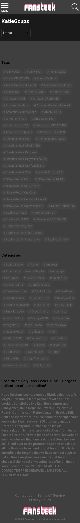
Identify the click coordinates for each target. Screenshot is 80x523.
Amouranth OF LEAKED (51, 125)
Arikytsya (58, 271)
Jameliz (61, 311)
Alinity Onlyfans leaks (57, 85)
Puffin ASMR (14, 338)
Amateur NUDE (15, 98)
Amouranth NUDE (17, 125)
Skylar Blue (59, 345)
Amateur (51, 264)
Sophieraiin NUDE (17, 219)
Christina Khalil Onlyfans (21, 152)
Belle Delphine (35, 278)
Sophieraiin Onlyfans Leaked (24, 232)
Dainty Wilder (65, 298)
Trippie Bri (12, 358)
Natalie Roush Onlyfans (21, 192)
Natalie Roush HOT (18, 179)
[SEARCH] (75, 7)
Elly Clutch (43, 304)
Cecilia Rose (42, 291)
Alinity (34, 264)
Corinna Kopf (40, 298)
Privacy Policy (40, 500)
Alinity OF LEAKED (17, 78)
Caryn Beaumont (16, 291)
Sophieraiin (13, 351)
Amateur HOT (61, 92)
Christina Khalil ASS (52, 132)
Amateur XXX (52, 112)
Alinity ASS (13, 71)
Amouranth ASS (16, 118)
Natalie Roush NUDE (51, 179)
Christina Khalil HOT (18, 138)
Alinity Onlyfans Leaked (21, 85)
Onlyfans (37, 331)
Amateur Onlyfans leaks (21, 112)
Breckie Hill (59, 278)
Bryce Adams (14, 284)
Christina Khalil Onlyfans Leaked (26, 159)
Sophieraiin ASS (16, 212)
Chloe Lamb (66, 291)
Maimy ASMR (39, 318)
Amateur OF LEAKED (46, 98)
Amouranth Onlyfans (19, 132)
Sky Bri (40, 345)
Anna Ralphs (36, 271)
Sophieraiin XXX (58, 239)
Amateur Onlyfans (17, 105)
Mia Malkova (58, 325)
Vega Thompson (37, 358)
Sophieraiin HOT (44, 212)
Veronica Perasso (17, 365)
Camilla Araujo (40, 284)
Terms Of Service (51, 495)
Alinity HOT (35, 71)
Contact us (23, 495)
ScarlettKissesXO (17, 345)
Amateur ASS (36, 92)
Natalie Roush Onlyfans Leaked (26, 199)
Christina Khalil (15, 298)
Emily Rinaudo (15, 311)
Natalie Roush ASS (50, 172)
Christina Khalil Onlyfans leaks (25, 165)
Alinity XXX (13, 92)
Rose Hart (60, 338)
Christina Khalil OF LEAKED (23, 145)
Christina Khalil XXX (18, 172)
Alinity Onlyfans (47, 78)
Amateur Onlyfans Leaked (53, 105)
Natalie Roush (15, 331)
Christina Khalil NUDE (52, 138)
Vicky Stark (43, 365)
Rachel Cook (38, 338)
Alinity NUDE (58, 71)
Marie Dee (62, 318)
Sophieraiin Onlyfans (19, 226)
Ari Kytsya (12, 278)
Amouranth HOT (44, 118)
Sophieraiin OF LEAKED (51, 219)
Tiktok (55, 351)
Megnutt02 (13, 325)
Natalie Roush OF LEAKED (22, 185)
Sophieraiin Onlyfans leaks (23, 239)
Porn (53, 331)
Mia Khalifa (35, 325)
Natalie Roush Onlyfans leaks (24, 206)
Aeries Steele (14, 264)
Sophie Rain (36, 351)
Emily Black (64, 304)
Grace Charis (40, 311)
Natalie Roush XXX (63, 206)
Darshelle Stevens (17, 304)
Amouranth (13, 271)
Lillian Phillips (14, 318)
